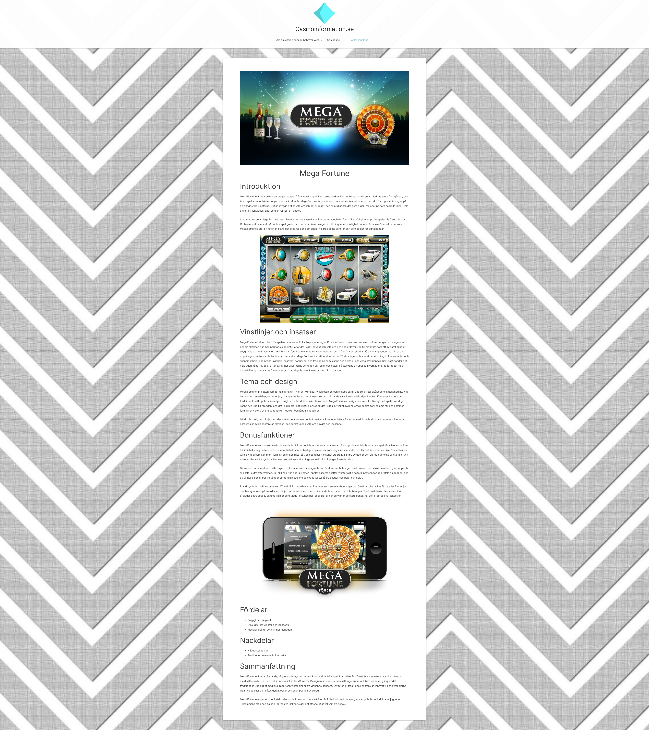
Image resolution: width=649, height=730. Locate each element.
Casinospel (334, 40)
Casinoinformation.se (324, 28)
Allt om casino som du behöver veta (297, 40)
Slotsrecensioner (359, 40)
